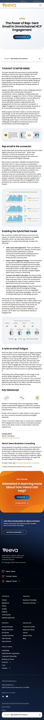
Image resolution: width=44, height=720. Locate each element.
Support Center (11, 581)
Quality (4, 609)
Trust (3, 665)
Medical (4, 612)
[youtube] (7, 697)
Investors (5, 662)
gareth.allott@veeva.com (11, 438)
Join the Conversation (14, 532)
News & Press (27, 635)
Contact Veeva (11, 576)
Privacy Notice (6, 707)
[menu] (24, 1)
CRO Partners (6, 638)
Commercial (6, 615)
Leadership (5, 650)
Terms (4, 710)
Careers (4, 668)
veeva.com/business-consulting (27, 463)
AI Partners (5, 633)
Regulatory (5, 603)
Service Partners (7, 627)
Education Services (29, 603)
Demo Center (10, 571)
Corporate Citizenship (9, 656)
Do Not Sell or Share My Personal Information (15, 703)
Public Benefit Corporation (10, 653)
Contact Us (21, 497)
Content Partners (8, 635)
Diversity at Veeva (8, 659)
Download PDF (20, 37)
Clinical (4, 600)
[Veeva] (20, 5)
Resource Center (28, 630)
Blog (24, 638)
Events (25, 633)
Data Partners (6, 641)
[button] (22, 58)
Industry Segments (8, 618)
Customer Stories (29, 627)
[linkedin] (3, 697)
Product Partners (7, 630)
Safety (4, 606)
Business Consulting (29, 600)
